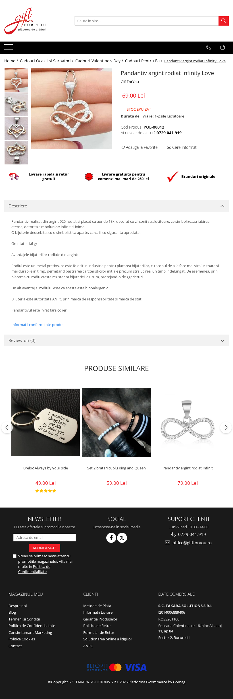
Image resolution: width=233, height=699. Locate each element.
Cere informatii (184, 147)
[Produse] (9, 48)
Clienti (90, 594)
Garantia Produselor (100, 619)
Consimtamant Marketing (30, 632)
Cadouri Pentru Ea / (144, 60)
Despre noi (18, 605)
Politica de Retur (97, 625)
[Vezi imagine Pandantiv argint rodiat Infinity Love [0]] (16, 80)
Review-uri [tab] (22, 340)
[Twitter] (122, 538)
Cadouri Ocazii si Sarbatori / (47, 60)
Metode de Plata (97, 605)
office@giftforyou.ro (191, 542)
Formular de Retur (98, 632)
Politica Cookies (22, 639)
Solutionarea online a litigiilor (107, 639)
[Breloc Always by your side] (45, 422)
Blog (12, 612)
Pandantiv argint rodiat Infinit (188, 468)
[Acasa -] (32, 20)
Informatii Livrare (98, 612)
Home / (11, 60)
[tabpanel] (71, 108)
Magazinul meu (26, 594)
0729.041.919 (191, 534)
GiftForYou (130, 81)
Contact (15, 645)
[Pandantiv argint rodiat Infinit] (187, 422)
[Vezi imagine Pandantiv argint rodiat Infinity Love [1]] (16, 104)
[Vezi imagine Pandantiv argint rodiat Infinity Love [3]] (16, 152)
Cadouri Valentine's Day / (99, 60)
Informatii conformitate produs (37, 324)
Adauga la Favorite (141, 147)
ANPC (88, 645)
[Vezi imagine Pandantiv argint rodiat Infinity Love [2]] (16, 128)
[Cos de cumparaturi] (223, 47)
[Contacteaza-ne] (208, 47)
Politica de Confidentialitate (34, 569)
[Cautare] (224, 21)
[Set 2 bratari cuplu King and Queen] (116, 422)
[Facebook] (111, 538)
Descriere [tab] (18, 206)
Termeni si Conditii (24, 619)
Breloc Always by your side (45, 468)
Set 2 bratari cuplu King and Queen (116, 468)
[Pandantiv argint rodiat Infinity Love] (71, 108)
